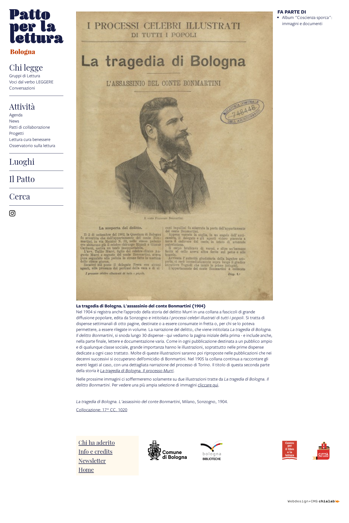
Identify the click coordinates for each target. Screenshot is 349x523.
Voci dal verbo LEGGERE (31, 82)
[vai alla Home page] (36, 33)
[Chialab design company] (314, 497)
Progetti (16, 133)
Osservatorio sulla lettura (32, 145)
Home (86, 469)
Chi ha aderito (96, 442)
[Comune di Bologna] (167, 450)
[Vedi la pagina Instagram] (12, 213)
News (14, 121)
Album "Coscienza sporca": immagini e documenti (307, 20)
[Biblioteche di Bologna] (211, 450)
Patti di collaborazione (29, 127)
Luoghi (21, 161)
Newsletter (92, 460)
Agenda (15, 115)
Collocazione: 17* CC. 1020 (101, 410)
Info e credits (95, 451)
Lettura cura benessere (29, 139)
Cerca (19, 196)
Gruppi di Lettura (24, 76)
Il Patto (22, 178)
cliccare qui (208, 385)
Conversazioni (22, 88)
